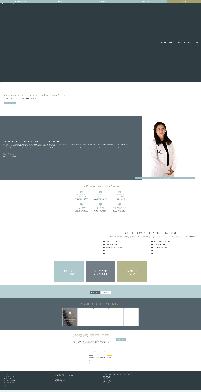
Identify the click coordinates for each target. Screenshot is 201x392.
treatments (123, 147)
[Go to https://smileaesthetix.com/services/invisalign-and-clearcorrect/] (174, 242)
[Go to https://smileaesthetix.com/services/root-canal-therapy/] (174, 250)
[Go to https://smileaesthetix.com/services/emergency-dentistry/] (174, 244)
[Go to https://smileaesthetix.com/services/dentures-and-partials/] (174, 247)
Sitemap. (108, 390)
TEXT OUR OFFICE (10, 376)
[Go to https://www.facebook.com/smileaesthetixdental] (184, 1)
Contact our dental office (85, 342)
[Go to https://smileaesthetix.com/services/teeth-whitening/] (126, 250)
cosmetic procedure (34, 145)
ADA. (111, 390)
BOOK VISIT (8, 378)
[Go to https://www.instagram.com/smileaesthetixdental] (182, 1)
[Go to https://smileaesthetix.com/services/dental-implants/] (126, 253)
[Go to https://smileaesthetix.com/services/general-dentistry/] (126, 242)
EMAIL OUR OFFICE (10, 380)
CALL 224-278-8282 (10, 374)
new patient (24, 148)
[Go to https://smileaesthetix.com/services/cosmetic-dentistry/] (126, 244)
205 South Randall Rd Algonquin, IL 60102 (64, 375)
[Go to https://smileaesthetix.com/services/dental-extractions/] (174, 253)
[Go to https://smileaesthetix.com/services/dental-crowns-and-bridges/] (126, 247)
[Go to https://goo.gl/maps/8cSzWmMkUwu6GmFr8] (185, 1)
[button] (21, 1)
